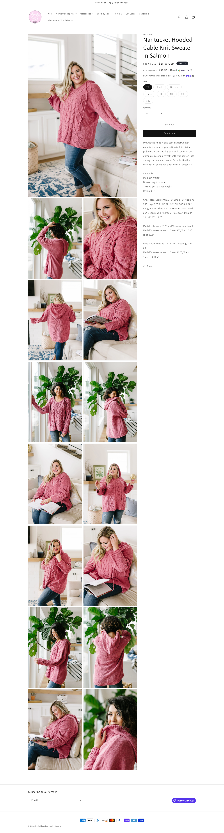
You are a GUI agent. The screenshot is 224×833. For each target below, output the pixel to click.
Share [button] (149, 266)
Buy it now (169, 133)
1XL (173, 94)
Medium (176, 88)
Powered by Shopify (53, 826)
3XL (149, 101)
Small (161, 88)
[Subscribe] (79, 800)
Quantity (147, 107)
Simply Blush (39, 826)
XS (149, 88)
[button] (66, 14)
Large (150, 94)
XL (163, 94)
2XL (184, 94)
